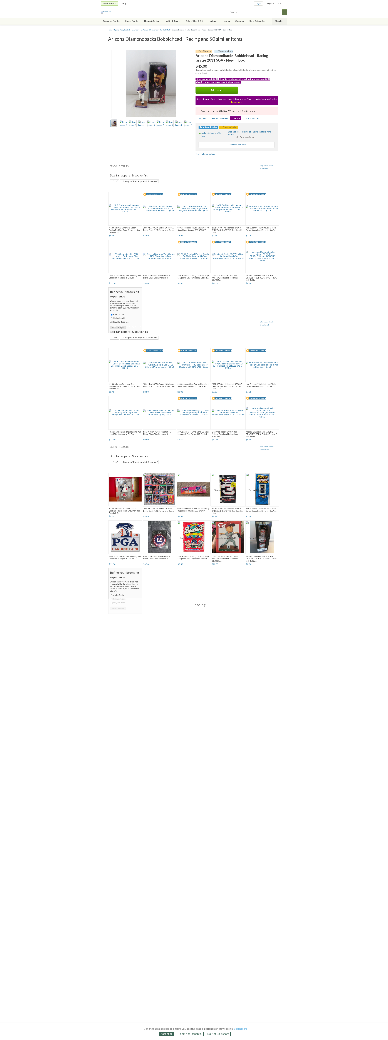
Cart (280, 3)
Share (237, 118)
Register (270, 3)
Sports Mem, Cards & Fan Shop (126, 30)
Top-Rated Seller (208, 127)
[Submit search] (284, 12)
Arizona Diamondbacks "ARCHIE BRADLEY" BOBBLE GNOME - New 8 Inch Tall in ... (261, 278)
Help (124, 3)
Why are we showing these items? (267, 167)
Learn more (236, 102)
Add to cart (217, 90)
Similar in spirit (119, 318)
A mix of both (118, 314)
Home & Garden (151, 21)
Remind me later (220, 118)
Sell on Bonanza (109, 3)
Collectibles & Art (194, 21)
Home (110, 30)
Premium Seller (229, 127)
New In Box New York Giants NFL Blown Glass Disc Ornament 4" (157, 277)
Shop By (279, 21)
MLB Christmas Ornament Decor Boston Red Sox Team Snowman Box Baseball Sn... (124, 230)
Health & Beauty (172, 21)
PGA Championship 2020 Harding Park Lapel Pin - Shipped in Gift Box (125, 277)
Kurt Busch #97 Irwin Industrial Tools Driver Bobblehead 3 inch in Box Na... (261, 229)
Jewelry (226, 21)
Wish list (203, 118)
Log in (258, 3)
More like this (252, 118)
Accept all (166, 1033)
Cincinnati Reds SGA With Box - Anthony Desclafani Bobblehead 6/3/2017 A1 (225, 278)
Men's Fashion (132, 21)
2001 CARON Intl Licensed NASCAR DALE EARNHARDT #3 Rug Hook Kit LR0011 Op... (227, 230)
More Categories (257, 21)
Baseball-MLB (165, 30)
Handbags (212, 21)
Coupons (239, 21)
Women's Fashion (111, 21)
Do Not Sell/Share (218, 1033)
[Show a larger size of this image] (114, 123)
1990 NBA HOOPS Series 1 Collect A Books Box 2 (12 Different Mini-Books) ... (158, 230)
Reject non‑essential (189, 1033)
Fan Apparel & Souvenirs (149, 30)
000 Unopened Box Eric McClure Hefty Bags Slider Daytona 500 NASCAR (193, 229)
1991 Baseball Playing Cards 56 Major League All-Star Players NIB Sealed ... (193, 277)
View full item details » (206, 154)
